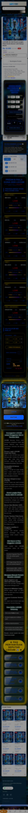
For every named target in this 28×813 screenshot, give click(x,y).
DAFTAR (13, 417)
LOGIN (13, 412)
